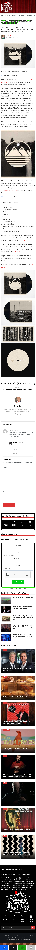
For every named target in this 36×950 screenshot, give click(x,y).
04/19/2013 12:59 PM (12, 38)
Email (5, 491)
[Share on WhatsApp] (22, 947)
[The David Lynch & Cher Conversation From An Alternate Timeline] (6, 609)
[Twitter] (18, 414)
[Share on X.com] (13, 947)
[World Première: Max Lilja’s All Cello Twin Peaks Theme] (18, 794)
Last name (18, 552)
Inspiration (6, 729)
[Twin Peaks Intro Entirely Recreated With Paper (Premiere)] (18, 741)
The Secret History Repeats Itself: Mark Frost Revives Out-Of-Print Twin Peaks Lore (23, 617)
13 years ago (15, 430)
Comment (6, 467)
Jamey (15, 442)
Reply (11, 439)
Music (5, 676)
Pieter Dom (9, 36)
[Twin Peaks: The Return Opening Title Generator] (6, 600)
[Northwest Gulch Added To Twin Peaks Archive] (18, 688)
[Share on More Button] (31, 947)
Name (5, 484)
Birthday (18, 565)
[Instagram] (20, 414)
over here (23, 240)
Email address (18, 559)
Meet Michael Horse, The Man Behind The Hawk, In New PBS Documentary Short (22, 626)
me (29, 939)
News (5, 650)
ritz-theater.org (17, 251)
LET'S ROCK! (18, 582)
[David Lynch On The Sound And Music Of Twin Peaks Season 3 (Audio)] (18, 661)
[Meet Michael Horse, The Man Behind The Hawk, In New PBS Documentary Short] (6, 628)
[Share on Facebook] (4, 947)
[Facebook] (15, 414)
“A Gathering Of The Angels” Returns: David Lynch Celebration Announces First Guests (23, 636)
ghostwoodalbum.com (10, 190)
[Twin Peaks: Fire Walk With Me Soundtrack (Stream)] (18, 820)
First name (18, 545)
